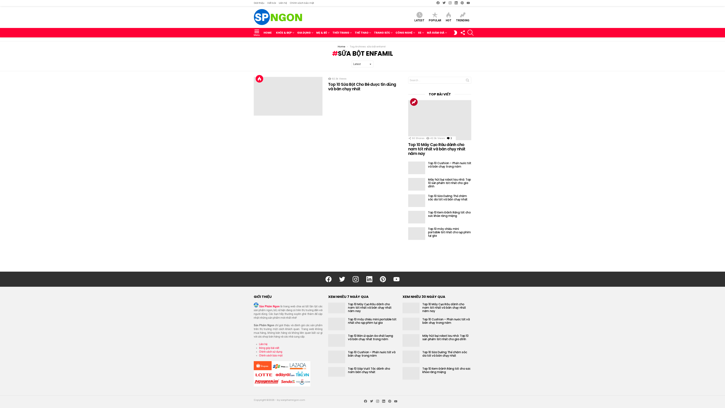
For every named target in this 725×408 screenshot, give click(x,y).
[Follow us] (463, 32)
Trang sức (382, 33)
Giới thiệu (259, 3)
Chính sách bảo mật (302, 3)
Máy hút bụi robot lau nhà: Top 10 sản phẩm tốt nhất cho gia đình (449, 183)
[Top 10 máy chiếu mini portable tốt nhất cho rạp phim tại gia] (416, 233)
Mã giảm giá (435, 33)
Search (467, 81)
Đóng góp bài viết (269, 347)
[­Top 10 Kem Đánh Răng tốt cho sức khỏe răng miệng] (416, 217)
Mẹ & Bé (321, 33)
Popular (435, 20)
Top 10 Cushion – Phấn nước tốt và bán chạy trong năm (449, 164)
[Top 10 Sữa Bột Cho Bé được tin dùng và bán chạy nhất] (288, 96)
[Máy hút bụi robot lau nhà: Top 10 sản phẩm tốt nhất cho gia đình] (416, 184)
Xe (419, 33)
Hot (448, 20)
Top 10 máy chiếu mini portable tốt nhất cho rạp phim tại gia (449, 232)
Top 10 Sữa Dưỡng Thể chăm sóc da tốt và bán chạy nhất (447, 197)
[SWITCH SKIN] (455, 32)
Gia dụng (304, 33)
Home (268, 33)
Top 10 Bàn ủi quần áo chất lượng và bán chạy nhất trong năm (370, 337)
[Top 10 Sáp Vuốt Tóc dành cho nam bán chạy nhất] (336, 372)
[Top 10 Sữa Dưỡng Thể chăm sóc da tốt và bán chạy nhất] (416, 200)
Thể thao (362, 33)
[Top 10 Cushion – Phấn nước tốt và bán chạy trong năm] (416, 168)
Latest (419, 20)
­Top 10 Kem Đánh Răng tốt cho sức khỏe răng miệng (449, 214)
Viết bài (271, 3)
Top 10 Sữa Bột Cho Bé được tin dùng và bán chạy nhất (362, 87)
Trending (462, 20)
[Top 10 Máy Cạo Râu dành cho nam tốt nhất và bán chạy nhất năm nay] (439, 120)
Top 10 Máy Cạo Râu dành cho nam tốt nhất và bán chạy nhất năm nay (436, 149)
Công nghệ (404, 33)
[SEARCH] (470, 32)
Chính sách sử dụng (270, 351)
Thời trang (340, 33)
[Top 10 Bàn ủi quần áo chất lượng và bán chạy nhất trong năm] (336, 340)
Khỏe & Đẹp (284, 33)
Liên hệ (283, 3)
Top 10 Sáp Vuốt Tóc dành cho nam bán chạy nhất (369, 370)
